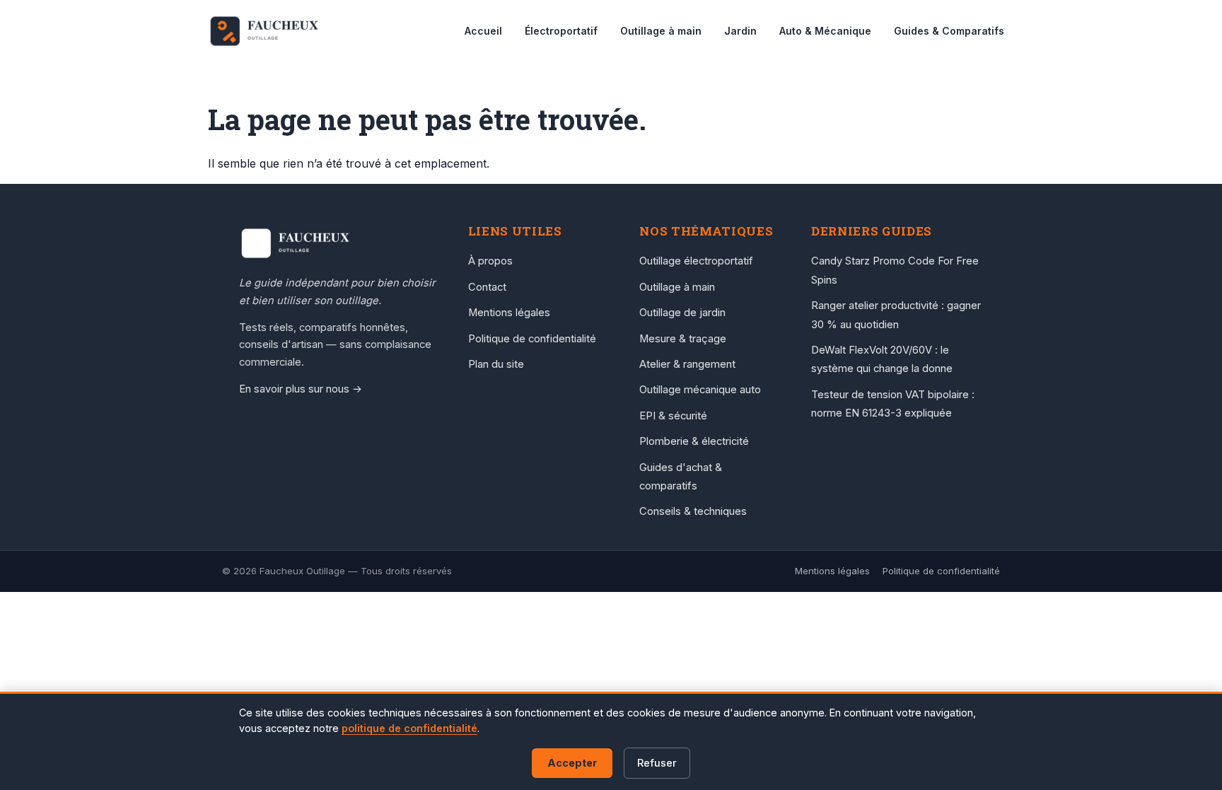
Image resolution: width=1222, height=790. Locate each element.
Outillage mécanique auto (700, 389)
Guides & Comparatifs (949, 31)
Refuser (657, 763)
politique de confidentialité (409, 728)
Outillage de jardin (682, 312)
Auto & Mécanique (825, 31)
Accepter (572, 763)
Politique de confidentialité (532, 338)
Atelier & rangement (687, 364)
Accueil (483, 31)
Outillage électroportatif (696, 261)
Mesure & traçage (682, 338)
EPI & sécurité (673, 415)
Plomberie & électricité (694, 441)
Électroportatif (561, 31)
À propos (490, 261)
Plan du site (496, 364)
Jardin (740, 31)
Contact (487, 287)
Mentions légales (509, 312)
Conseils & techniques (693, 511)
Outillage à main (661, 31)
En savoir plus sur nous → (300, 389)
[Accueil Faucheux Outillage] (339, 243)
